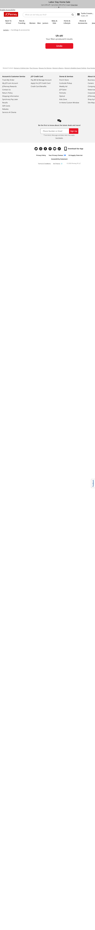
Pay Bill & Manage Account (41, 80)
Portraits (62, 93)
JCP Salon (62, 89)
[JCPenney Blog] (59, 149)
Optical (62, 96)
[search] (73, 14)
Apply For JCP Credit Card (40, 83)
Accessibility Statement (59, 159)
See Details (59, 138)
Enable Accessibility (7, 10)
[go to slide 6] (65, 7)
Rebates (5, 109)
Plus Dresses (34, 68)
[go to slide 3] (58, 7)
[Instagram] (41, 149)
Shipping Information (10, 96)
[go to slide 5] (62, 7)
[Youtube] (55, 149)
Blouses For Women (45, 68)
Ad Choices (56, 164)
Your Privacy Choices (56, 155)
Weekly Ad (63, 86)
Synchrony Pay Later (10, 99)
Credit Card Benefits (38, 86)
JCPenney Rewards (9, 86)
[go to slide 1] (54, 7)
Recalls (5, 102)
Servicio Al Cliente (9, 112)
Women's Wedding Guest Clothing (75, 68)
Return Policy (7, 93)
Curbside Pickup (65, 83)
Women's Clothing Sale (21, 68)
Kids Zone (63, 99)
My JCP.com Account (10, 83)
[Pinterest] (50, 149)
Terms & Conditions (44, 164)
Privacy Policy (41, 155)
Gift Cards (6, 106)
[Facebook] (45, 149)
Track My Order (8, 80)
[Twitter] (36, 149)
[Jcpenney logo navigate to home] (11, 14)
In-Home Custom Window (69, 102)
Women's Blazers (58, 68)
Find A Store (64, 80)
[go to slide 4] (60, 7)
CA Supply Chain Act (75, 155)
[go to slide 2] (56, 7)
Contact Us (6, 89)
